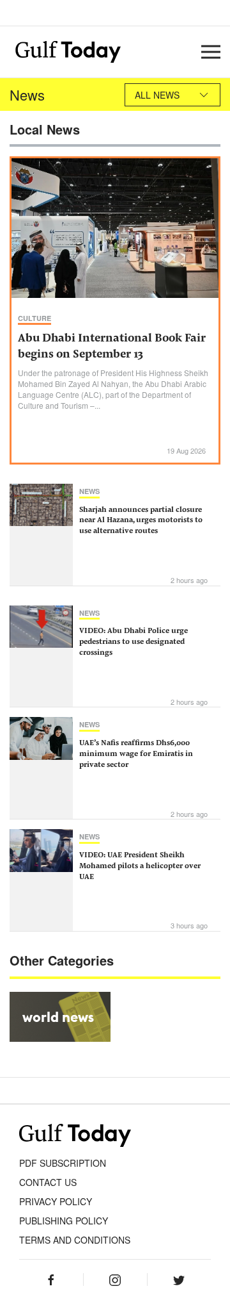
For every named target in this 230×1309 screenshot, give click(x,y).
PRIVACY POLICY (55, 1201)
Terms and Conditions (74, 1239)
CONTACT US (48, 1182)
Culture (34, 318)
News (89, 491)
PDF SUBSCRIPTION (62, 1163)
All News (157, 94)
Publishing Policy (63, 1220)
